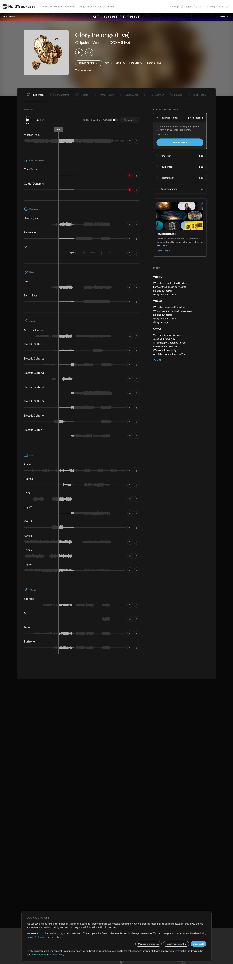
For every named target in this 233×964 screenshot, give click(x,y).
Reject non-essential (176, 943)
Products (45, 6)
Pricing (80, 6)
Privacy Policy (56, 954)
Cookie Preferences (37, 936)
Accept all (198, 943)
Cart (200, 6)
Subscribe (180, 142)
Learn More (162, 134)
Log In (188, 6)
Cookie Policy (38, 954)
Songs (57, 6)
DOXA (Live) (119, 42)
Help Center (217, 6)
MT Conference (95, 6)
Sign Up (174, 6)
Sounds (69, 6)
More (110, 6)
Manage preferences (148, 943)
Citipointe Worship (91, 42)
